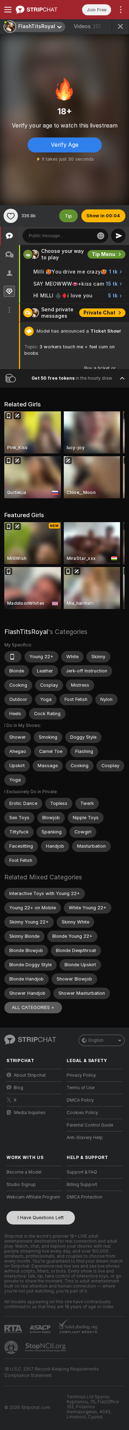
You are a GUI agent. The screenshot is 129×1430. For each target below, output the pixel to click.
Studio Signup (21, 1184)
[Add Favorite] (11, 216)
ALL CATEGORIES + (33, 1007)
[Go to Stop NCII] (46, 1347)
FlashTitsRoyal (26, 631)
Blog (18, 1087)
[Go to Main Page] (40, 9)
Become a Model (24, 1172)
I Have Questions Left (41, 1217)
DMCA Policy (80, 1100)
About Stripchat (30, 1075)
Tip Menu (103, 254)
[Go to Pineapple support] (11, 1347)
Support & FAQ (82, 1172)
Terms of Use (81, 1087)
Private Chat (99, 313)
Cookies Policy (82, 1112)
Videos (87, 26)
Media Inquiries (30, 1112)
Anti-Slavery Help (85, 1137)
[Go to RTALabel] (14, 1329)
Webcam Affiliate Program (33, 1197)
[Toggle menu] (8, 9)
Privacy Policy (81, 1075)
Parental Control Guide (90, 1125)
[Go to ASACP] (40, 1329)
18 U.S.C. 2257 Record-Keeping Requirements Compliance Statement (51, 1372)
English (96, 1040)
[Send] (118, 236)
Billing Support (82, 1184)
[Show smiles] (100, 236)
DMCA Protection (84, 1197)
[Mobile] (13, 656)
